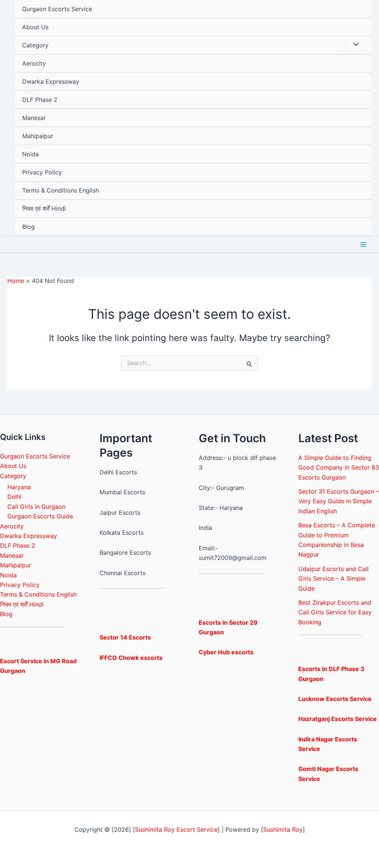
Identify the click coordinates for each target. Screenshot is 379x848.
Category (35, 45)
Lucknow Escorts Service (335, 698)
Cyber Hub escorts (226, 652)
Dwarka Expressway (50, 81)
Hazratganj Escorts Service (337, 718)
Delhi (14, 496)
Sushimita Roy (283, 829)
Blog (28, 226)
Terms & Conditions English (60, 190)
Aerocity (34, 63)
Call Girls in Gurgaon (36, 506)
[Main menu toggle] (363, 244)
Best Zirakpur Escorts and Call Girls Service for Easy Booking (335, 612)
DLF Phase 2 (39, 99)
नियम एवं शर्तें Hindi (44, 208)
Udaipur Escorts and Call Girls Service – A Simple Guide (333, 578)
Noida (30, 154)
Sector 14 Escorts (125, 637)
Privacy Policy (42, 172)
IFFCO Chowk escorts (131, 657)
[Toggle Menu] (354, 45)
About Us (35, 27)
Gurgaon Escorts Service (57, 9)
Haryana (19, 487)
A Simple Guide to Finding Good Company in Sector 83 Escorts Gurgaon (338, 467)
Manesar (34, 117)
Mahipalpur (37, 136)
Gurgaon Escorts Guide (40, 516)
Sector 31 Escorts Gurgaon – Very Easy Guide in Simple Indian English (338, 501)
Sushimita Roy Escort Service (176, 829)
